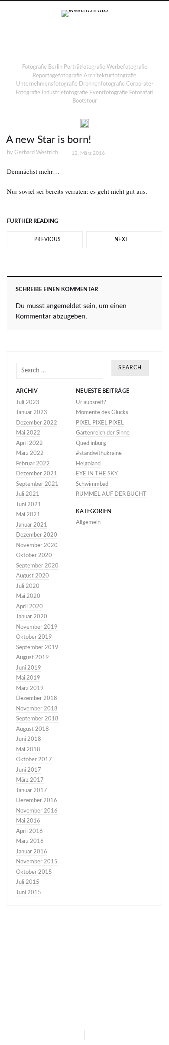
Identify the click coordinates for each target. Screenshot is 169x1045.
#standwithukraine (99, 453)
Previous (47, 239)
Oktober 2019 (34, 637)
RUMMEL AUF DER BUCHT (111, 494)
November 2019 (37, 627)
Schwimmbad (92, 484)
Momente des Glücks (102, 412)
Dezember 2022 (36, 423)
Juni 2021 (28, 505)
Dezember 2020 (36, 535)
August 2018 (32, 729)
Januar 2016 (31, 852)
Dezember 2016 (36, 800)
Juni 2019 (28, 668)
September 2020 (37, 566)
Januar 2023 (31, 412)
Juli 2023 (27, 402)
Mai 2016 (28, 821)
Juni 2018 (28, 739)
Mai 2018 (28, 750)
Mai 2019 (28, 678)
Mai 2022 (28, 433)
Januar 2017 (31, 790)
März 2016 (30, 841)
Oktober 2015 (34, 872)
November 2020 (37, 545)
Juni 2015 (28, 893)
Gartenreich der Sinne (103, 433)
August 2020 (32, 576)
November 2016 (37, 811)
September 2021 (37, 484)
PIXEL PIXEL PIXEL (100, 423)
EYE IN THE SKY (97, 474)
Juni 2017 (28, 770)
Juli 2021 (27, 494)
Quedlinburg (91, 443)
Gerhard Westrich (36, 153)
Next (122, 239)
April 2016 (29, 831)
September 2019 (37, 647)
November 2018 (37, 709)
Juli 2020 (27, 586)
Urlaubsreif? (91, 402)
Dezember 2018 (36, 698)
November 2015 (37, 862)
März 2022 (30, 453)
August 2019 (32, 657)
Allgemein (88, 522)
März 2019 (30, 688)
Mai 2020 (28, 596)
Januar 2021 (31, 525)
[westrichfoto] (85, 36)
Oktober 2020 (34, 555)
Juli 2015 (27, 882)
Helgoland (88, 464)
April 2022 (29, 443)
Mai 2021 (28, 515)
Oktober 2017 (34, 760)
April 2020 (29, 607)
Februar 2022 (33, 464)
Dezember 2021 (36, 474)
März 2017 (30, 780)
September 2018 (37, 719)
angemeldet (63, 305)
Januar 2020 (31, 617)
